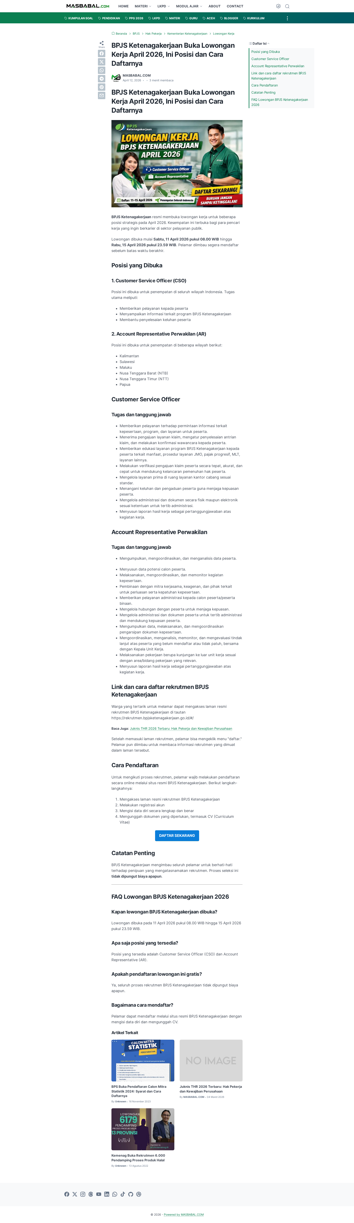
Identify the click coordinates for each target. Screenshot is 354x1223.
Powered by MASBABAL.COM (184, 1214)
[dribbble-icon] (138, 1194)
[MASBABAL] (87, 6)
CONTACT (235, 6)
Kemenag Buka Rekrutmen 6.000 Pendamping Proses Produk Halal (138, 1157)
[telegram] (101, 78)
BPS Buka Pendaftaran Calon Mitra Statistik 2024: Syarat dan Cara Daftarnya (138, 1091)
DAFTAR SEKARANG (177, 835)
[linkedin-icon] (106, 1194)
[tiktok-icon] (122, 1194)
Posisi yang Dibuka (265, 52)
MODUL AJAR (187, 6)
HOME (123, 6)
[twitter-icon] (74, 1194)
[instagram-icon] (82, 1194)
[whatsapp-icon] (114, 1194)
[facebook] (101, 53)
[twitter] (101, 62)
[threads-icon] (90, 1194)
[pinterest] (101, 87)
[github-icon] (130, 1194)
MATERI (141, 6)
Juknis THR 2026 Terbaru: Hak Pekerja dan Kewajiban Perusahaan (181, 728)
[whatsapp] (101, 70)
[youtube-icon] (98, 1194)
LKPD (162, 6)
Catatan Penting (263, 92)
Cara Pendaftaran (264, 85)
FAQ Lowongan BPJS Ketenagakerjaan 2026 (279, 102)
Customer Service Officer (270, 59)
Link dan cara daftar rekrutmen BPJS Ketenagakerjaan (278, 75)
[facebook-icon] (66, 1194)
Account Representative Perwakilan (277, 66)
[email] (101, 95)
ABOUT (215, 6)
